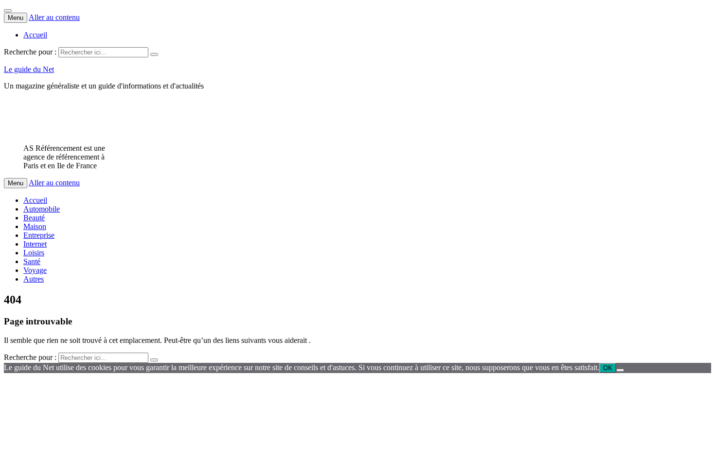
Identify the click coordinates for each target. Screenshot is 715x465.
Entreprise (38, 235)
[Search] (154, 54)
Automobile (41, 209)
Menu (15, 17)
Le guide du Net (29, 69)
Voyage (35, 270)
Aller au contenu (54, 17)
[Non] (620, 370)
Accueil (35, 35)
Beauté (34, 218)
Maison (34, 226)
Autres (33, 279)
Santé (31, 261)
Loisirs (33, 253)
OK (607, 368)
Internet (35, 244)
